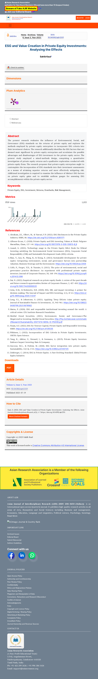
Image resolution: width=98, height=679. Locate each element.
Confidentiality (12, 585)
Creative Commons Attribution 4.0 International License (58, 445)
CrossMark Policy (13, 621)
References (16, 123)
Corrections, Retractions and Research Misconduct (26, 597)
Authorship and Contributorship (19, 579)
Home (24, 35)
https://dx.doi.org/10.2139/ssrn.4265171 (46, 237)
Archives (32, 35)
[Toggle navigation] (10, 25)
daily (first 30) (68, 224)
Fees (9, 606)
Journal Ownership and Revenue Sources (23, 624)
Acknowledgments (14, 603)
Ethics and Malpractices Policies (19, 588)
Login (87, 18)
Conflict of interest (14, 600)
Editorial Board (12, 537)
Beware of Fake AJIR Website (21, 8)
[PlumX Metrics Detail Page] (13, 101)
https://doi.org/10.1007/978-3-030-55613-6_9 (56, 244)
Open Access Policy (14, 576)
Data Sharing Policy (14, 591)
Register (80, 18)
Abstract (15, 119)
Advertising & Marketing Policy (18, 615)
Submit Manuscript (14, 540)
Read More (12, 516)
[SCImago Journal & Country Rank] (23, 522)
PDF (9, 368)
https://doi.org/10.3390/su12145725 (52, 349)
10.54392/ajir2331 (56, 37)
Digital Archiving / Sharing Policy (19, 612)
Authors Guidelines (14, 543)
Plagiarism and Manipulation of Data (21, 594)
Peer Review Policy (14, 582)
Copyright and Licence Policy (18, 609)
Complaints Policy (14, 618)
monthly (77, 224)
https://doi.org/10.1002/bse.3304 (71, 264)
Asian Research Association (18, 2)
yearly (84, 224)
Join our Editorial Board (19, 11)
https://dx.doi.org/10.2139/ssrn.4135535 (34, 328)
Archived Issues (13, 534)
